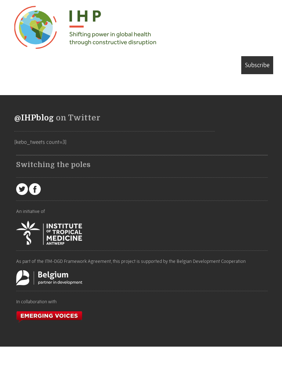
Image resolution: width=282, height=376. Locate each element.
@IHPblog (34, 117)
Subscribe (257, 65)
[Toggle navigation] (25, 66)
